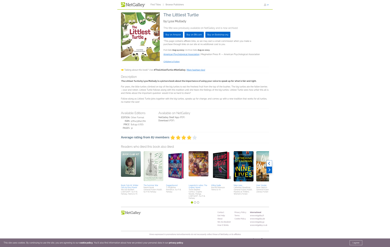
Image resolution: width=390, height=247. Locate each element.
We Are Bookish (224, 222)
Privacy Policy (240, 212)
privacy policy (176, 243)
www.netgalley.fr (257, 216)
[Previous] (269, 163)
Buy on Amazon (173, 34)
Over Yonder (261, 185)
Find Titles (156, 4)
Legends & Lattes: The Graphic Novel (198, 186)
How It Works (223, 225)
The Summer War (151, 185)
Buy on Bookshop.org (217, 34)
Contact (220, 212)
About (219, 219)
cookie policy (86, 243)
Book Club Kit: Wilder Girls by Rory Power (129, 186)
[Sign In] (266, 4)
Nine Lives (238, 185)
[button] (131, 167)
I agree (356, 243)
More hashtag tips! (196, 70)
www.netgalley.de (257, 219)
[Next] (269, 170)
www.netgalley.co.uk (258, 225)
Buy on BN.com (194, 34)
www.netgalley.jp (257, 222)
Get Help (221, 216)
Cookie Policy (240, 219)
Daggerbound (171, 185)
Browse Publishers (175, 4)
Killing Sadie (216, 185)
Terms (237, 216)
